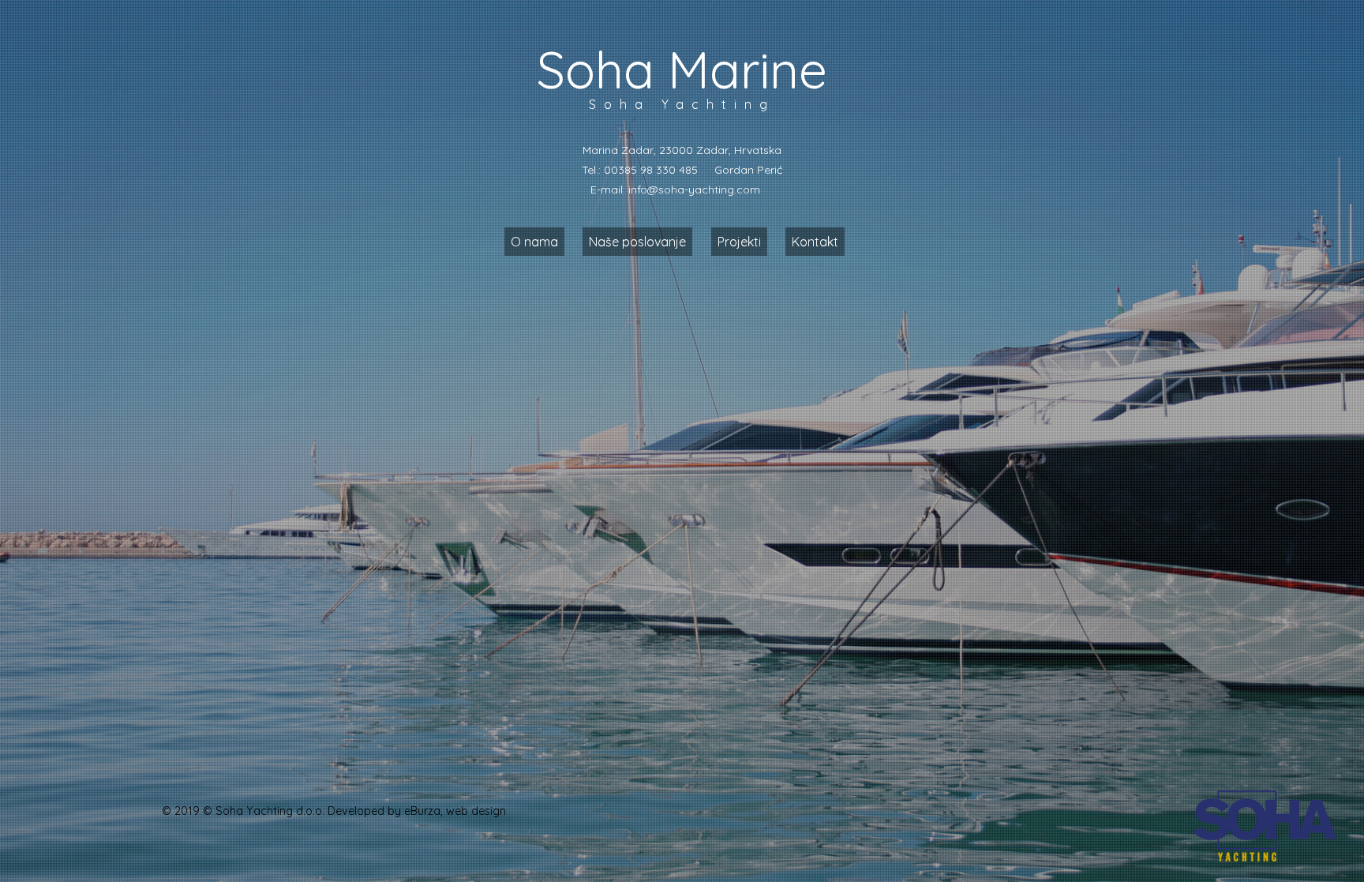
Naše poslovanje (637, 242)
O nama (534, 242)
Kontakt (815, 242)
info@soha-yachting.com (694, 189)
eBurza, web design (455, 811)
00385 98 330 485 (651, 170)
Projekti (739, 242)
